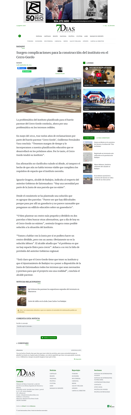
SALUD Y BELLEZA (75, 41)
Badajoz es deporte (96, 36)
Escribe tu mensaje (22, 323)
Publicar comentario (50, 337)
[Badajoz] (65, 11)
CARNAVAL (58, 41)
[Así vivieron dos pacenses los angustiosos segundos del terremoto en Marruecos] (21, 290)
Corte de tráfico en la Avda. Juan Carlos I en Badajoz (47, 301)
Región (55, 36)
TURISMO (30, 41)
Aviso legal (98, 387)
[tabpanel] (99, 163)
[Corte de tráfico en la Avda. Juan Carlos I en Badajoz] (21, 301)
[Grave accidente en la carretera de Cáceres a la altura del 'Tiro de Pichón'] (87, 146)
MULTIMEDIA (48, 41)
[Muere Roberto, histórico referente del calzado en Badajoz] (87, 168)
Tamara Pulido (60, 73)
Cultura (79, 36)
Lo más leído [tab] (88, 138)
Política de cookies (101, 389)
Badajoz (20, 46)
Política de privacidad (102, 392)
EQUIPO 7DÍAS (88, 85)
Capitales (47, 36)
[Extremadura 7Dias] (65, 28)
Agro (86, 36)
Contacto (97, 384)
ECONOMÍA (38, 41)
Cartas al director (97, 41)
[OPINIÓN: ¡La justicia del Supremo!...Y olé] (99, 121)
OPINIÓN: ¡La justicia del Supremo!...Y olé (96, 131)
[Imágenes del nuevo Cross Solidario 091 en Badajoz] (99, 97)
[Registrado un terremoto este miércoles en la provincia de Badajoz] (87, 157)
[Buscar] (19, 36)
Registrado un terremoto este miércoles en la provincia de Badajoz (104, 155)
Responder (78, 359)
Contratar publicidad (102, 382)
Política (71, 36)
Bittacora (32, 406)
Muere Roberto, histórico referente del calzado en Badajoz (102, 166)
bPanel (24, 406)
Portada (39, 36)
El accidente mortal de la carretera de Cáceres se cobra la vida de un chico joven (103, 178)
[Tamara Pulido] (59, 69)
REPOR (66, 41)
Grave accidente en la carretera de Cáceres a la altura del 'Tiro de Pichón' (104, 144)
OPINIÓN (85, 41)
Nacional (63, 36)
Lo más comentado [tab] (103, 138)
